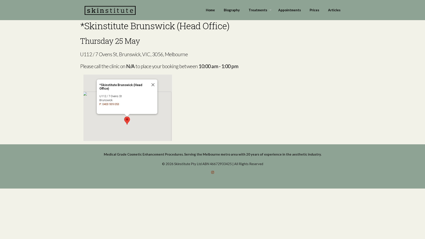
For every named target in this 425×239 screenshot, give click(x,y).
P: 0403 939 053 (109, 104)
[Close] (153, 84)
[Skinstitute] (110, 10)
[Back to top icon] (403, 230)
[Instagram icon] (212, 172)
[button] (127, 120)
